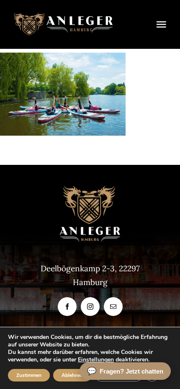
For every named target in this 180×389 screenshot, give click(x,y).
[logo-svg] (63, 16)
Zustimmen (28, 375)
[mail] (113, 306)
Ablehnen (72, 375)
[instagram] (90, 306)
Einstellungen (96, 360)
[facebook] (67, 306)
